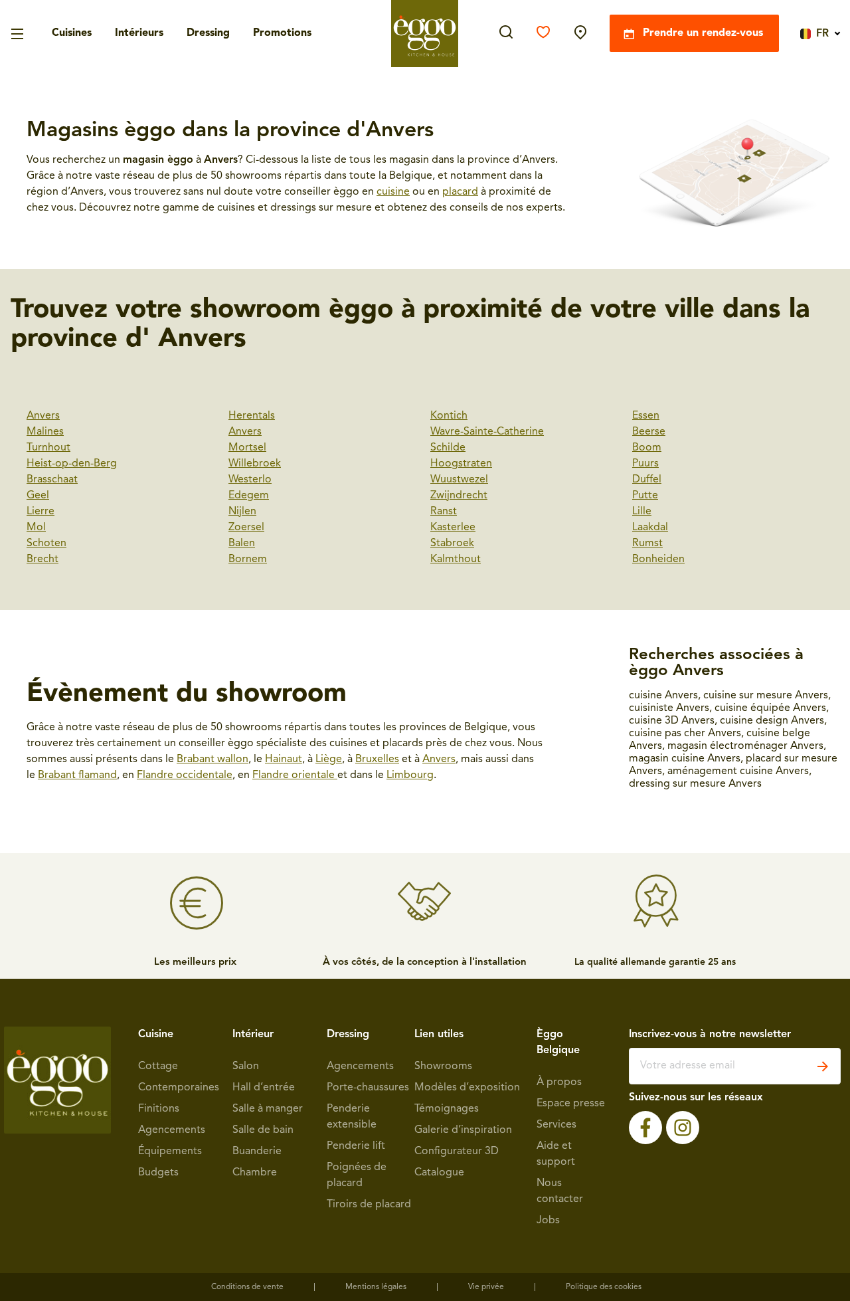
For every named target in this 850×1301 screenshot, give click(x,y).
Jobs (548, 1220)
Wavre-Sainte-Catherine (487, 432)
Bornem (247, 559)
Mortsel (247, 448)
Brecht (42, 559)
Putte (645, 495)
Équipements (170, 1151)
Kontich (449, 416)
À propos (559, 1082)
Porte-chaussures (368, 1087)
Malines (45, 432)
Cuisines (72, 34)
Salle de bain (263, 1130)
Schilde (448, 448)
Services (556, 1125)
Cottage (158, 1066)
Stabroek (452, 543)
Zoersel (246, 527)
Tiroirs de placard (369, 1204)
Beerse (648, 432)
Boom (646, 448)
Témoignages (446, 1109)
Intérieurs (139, 34)
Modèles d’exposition (467, 1087)
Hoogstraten (461, 463)
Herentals (251, 416)
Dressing (208, 34)
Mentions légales (375, 1287)
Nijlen (242, 511)
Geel (38, 495)
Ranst (443, 511)
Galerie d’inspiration (463, 1130)
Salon (245, 1066)
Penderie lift (356, 1146)
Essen (645, 416)
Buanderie (257, 1151)
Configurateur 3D (456, 1151)
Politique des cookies (603, 1287)
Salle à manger (267, 1109)
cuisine (393, 192)
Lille (641, 511)
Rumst (647, 543)
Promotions (282, 34)
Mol (36, 527)
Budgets (158, 1172)
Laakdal (650, 527)
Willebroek (254, 463)
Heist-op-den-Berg (72, 463)
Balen (241, 543)
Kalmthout (455, 559)
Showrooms (443, 1066)
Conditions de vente (247, 1287)
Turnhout (48, 448)
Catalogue (439, 1172)
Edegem (248, 495)
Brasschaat (52, 479)
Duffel (646, 479)
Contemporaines (178, 1087)
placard (460, 192)
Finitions (158, 1109)
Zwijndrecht (458, 495)
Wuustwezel (459, 479)
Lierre (40, 511)
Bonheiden (658, 559)
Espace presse (571, 1103)
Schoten (46, 543)
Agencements (171, 1130)
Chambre (254, 1172)
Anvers (43, 416)
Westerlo (250, 479)
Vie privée (486, 1287)
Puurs (645, 463)
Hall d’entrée (263, 1087)
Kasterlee (452, 527)
